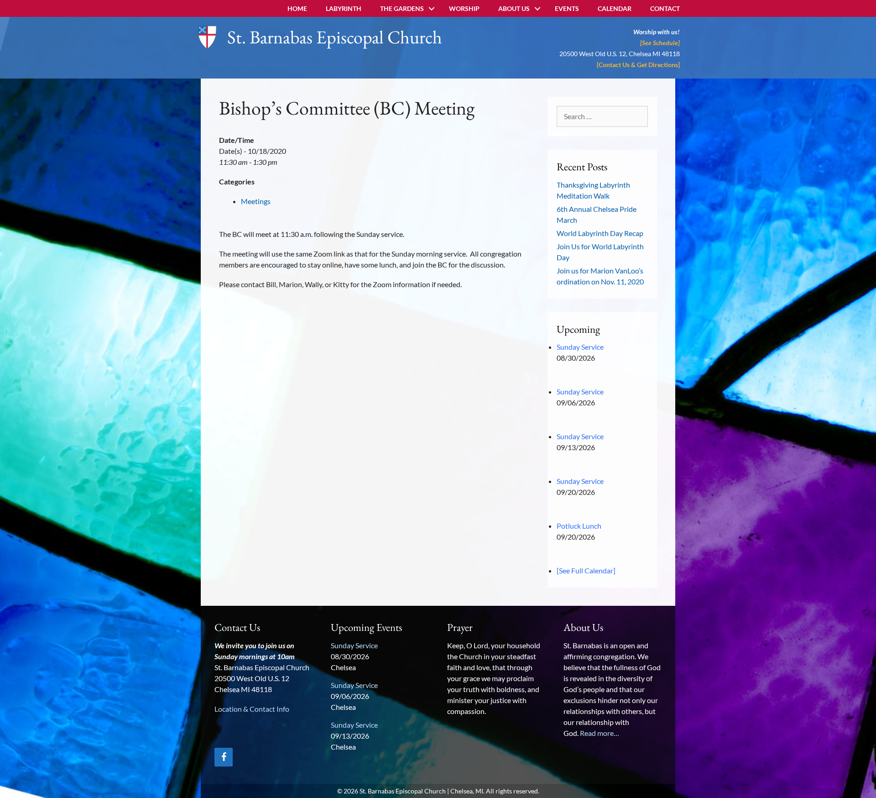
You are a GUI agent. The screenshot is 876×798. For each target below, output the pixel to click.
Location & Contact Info (251, 708)
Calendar (614, 8)
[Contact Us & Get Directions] (638, 64)
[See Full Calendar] (586, 570)
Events (567, 8)
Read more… (599, 733)
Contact (665, 8)
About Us (514, 8)
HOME (297, 8)
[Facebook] (223, 757)
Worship (464, 8)
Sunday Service (580, 346)
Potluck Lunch (579, 525)
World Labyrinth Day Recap (600, 233)
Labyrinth (343, 8)
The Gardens (402, 8)
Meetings (256, 201)
